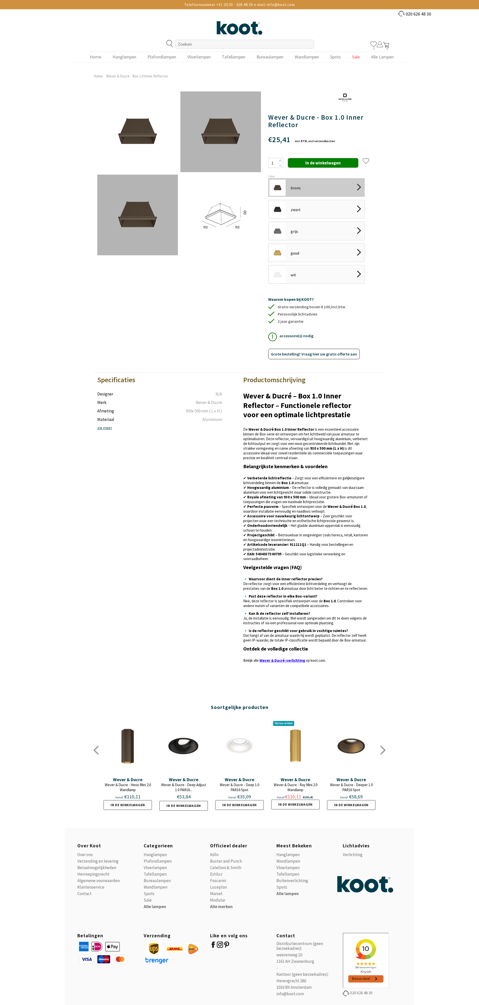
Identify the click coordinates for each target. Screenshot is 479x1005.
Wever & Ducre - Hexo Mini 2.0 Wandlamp (128, 787)
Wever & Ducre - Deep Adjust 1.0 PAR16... (183, 787)
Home (98, 76)
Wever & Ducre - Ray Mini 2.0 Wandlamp (295, 787)
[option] (137, 173)
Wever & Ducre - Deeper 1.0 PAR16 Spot (351, 787)
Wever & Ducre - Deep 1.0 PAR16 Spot (239, 787)
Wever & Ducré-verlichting (282, 660)
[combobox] (244, 44)
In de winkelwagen (128, 805)
